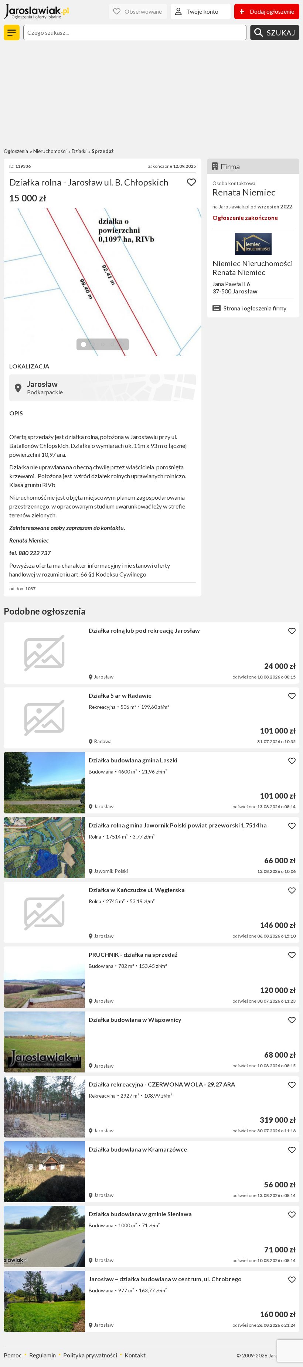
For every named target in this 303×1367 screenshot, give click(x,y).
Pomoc (13, 1355)
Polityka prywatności (90, 1355)
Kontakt (135, 1355)
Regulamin (42, 1355)
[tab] (83, 344)
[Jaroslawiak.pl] (36, 11)
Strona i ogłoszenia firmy (255, 308)
